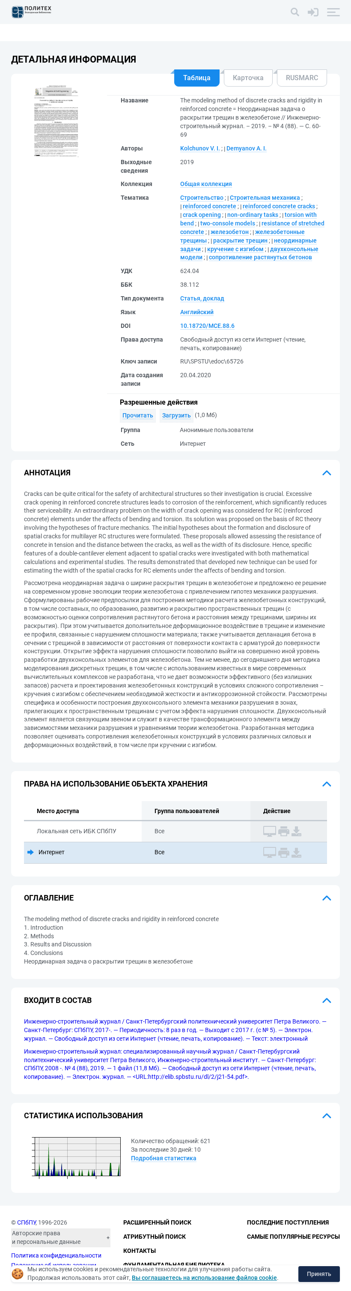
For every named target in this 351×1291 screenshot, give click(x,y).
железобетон (230, 231)
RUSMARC (302, 78)
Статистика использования (83, 1115)
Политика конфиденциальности (56, 1255)
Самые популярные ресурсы (293, 1236)
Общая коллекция (206, 183)
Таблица (197, 78)
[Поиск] (295, 12)
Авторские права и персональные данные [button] (46, 1237)
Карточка (248, 78)
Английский (197, 312)
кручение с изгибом (235, 249)
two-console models (227, 223)
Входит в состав (58, 1000)
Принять (319, 1273)
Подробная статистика (163, 1158)
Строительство (201, 197)
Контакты (139, 1250)
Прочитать (137, 415)
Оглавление (49, 897)
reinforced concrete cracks (279, 206)
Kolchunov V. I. (200, 148)
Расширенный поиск (157, 1222)
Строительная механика (265, 197)
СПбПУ (26, 1222)
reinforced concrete (209, 206)
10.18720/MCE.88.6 (207, 325)
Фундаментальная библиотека (174, 1264)
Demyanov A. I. (246, 148)
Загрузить (176, 415)
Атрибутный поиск (154, 1236)
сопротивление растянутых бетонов (260, 257)
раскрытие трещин (240, 240)
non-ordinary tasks (252, 214)
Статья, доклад (202, 298)
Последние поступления (288, 1222)
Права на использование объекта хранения (116, 783)
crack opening (202, 214)
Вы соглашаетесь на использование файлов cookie (204, 1277)
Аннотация (47, 472)
